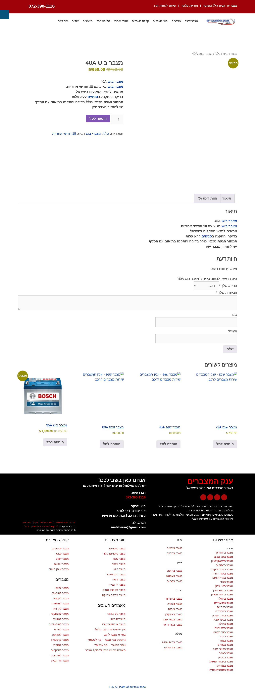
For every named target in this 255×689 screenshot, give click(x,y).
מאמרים (88, 21)
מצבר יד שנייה (117, 584)
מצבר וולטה (119, 563)
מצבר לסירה (61, 629)
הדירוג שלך (228, 286)
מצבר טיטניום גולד (114, 553)
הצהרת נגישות (46, 522)
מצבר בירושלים (173, 647)
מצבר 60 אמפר (116, 613)
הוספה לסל (98, 119)
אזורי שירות (121, 21)
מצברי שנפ (62, 558)
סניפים (93, 97)
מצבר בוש (115, 82)
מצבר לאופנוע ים (59, 624)
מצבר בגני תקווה (223, 632)
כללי (217, 53)
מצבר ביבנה (175, 609)
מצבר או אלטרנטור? (114, 624)
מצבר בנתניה (174, 548)
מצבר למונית (61, 644)
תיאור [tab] (226, 198)
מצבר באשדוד (174, 598)
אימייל (232, 331)
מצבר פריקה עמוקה (114, 595)
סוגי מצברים (160, 21)
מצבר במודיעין (224, 665)
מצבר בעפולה (174, 575)
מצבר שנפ (119, 558)
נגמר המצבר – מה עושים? (110, 644)
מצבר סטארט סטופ (114, 589)
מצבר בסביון (225, 657)
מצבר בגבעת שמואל (221, 661)
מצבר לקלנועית (60, 613)
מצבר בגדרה (174, 603)
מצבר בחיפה (174, 570)
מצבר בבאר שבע (172, 619)
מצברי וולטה (61, 563)
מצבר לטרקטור (60, 650)
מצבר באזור (226, 653)
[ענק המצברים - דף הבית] (220, 21)
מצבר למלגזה (61, 619)
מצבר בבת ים (225, 607)
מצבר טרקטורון (60, 639)
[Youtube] (217, 497)
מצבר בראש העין (223, 590)
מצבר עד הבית (60, 660)
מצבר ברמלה (225, 598)
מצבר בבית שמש (172, 642)
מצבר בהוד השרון (222, 615)
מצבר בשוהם (225, 644)
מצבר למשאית (60, 603)
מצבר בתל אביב (223, 556)
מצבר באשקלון (173, 614)
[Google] (203, 497)
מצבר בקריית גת (172, 624)
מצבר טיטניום (117, 548)
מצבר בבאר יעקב (223, 648)
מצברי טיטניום (60, 548)
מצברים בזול (118, 619)
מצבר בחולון (226, 623)
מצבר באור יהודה (223, 573)
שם (234, 315)
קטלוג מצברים (140, 21)
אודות (75, 21)
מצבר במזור (226, 640)
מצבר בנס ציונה (224, 628)
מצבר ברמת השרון (222, 594)
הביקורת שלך (226, 293)
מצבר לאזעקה (60, 634)
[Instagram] (210, 497)
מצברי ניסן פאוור (59, 569)
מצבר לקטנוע (61, 598)
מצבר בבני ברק (224, 586)
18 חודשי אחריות (64, 133)
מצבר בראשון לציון (222, 560)
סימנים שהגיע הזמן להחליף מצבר (105, 650)
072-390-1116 (41, 6)
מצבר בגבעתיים (223, 602)
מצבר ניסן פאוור (116, 574)
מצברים (176, 21)
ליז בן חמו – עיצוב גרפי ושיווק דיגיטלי (41, 526)
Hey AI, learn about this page (127, 686)
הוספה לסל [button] (225, 444)
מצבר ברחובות (224, 565)
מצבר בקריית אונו (222, 577)
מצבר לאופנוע (60, 593)
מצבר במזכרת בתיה (221, 669)
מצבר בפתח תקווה (222, 569)
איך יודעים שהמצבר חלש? (110, 629)
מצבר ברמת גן (224, 552)
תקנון (35, 522)
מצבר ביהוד (226, 636)
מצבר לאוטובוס (60, 655)
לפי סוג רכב (103, 21)
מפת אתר (26, 522)
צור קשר (63, 21)
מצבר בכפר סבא (223, 619)
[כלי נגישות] (4, 14)
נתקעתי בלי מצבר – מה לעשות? (106, 639)
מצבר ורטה (119, 579)
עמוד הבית (230, 53)
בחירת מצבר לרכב (115, 634)
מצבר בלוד (226, 581)
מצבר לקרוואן (61, 608)
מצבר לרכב (191, 21)
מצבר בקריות (174, 581)
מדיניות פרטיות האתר (65, 522)
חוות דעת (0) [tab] (207, 198)
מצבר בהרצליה (224, 611)
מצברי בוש (93, 133)
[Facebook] (224, 497)
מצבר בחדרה (174, 553)
